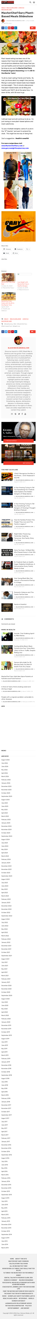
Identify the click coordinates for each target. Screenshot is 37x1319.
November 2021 (6, 949)
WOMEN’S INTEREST (18, 1301)
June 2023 (4, 886)
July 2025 (4, 803)
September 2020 (6, 995)
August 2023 (5, 879)
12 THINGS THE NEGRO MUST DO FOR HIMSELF (18, 1273)
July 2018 (4, 1082)
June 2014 (4, 1244)
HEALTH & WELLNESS (10, 1298)
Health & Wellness (12, 7)
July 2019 (4, 1042)
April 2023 (4, 892)
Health (3, 7)
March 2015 (5, 1214)
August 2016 (5, 1158)
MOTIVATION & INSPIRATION (14, 1306)
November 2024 (6, 829)
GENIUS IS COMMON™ (11, 1280)
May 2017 (4, 1128)
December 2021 (6, 946)
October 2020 (5, 992)
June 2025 (4, 806)
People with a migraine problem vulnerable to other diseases (17, 698)
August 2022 (5, 919)
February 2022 (6, 939)
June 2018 (4, 1085)
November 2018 (6, 1068)
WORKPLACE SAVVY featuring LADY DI (21, 1296)
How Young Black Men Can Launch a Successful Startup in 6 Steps (24, 580)
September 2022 (6, 916)
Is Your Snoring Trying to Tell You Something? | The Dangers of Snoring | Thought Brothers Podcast (24, 507)
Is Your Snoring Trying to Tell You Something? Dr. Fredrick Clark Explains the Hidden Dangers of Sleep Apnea (24, 491)
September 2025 (6, 796)
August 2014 (5, 1238)
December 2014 (6, 1224)
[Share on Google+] (9, 27)
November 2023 (6, 869)
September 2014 (6, 1234)
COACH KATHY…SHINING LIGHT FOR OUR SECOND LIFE (18, 1288)
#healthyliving (9, 324)
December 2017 (6, 1105)
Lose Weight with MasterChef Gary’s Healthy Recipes (23, 284)
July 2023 (4, 883)
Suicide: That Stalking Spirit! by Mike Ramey (24, 634)
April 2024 (4, 853)
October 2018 (5, 1072)
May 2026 (4, 770)
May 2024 (4, 849)
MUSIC (4, 1296)
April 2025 (4, 813)
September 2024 (6, 836)
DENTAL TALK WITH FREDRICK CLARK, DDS (18, 1278)
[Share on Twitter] (6, 27)
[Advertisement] (18, 727)
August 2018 (5, 1078)
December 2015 (6, 1185)
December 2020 (6, 985)
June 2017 (4, 1125)
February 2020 (6, 1019)
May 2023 (4, 889)
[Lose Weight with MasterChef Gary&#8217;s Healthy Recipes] (25, 277)
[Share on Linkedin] (15, 27)
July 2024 (4, 843)
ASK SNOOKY (25, 1308)
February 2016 (5, 1178)
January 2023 (5, 902)
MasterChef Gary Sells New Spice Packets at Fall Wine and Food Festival (17, 677)
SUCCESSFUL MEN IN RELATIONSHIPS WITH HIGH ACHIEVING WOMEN (18, 1283)
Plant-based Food (7, 326)
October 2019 (5, 1032)
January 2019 (5, 1062)
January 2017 (5, 1141)
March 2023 (5, 896)
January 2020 (5, 1022)
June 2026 (4, 766)
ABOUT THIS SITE (21, 1259)
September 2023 (6, 876)
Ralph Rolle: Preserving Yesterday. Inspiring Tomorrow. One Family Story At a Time (24, 537)
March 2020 (5, 1015)
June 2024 (4, 846)
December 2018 (6, 1065)
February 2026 (6, 780)
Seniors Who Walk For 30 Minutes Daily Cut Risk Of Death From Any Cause (23, 664)
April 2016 (4, 1171)
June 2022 (4, 926)
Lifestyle (21, 7)
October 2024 (5, 833)
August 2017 (5, 1118)
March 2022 (5, 936)
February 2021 (5, 979)
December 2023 (6, 866)
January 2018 (5, 1102)
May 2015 (4, 1208)
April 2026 (4, 773)
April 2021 (4, 972)
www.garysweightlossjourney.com (15, 148)
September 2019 (6, 1035)
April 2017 (4, 1131)
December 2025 (6, 786)
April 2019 (4, 1052)
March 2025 (5, 816)
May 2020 (4, 1009)
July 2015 (4, 1201)
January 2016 (5, 1181)
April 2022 (4, 932)
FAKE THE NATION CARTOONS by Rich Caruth (18, 1291)
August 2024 (5, 839)
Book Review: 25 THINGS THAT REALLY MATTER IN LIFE (18, 1269)
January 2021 (5, 982)
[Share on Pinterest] (12, 27)
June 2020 (4, 1005)
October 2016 (5, 1151)
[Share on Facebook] (2, 27)
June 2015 (4, 1204)
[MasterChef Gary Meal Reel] (8, 277)
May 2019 (4, 1048)
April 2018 (4, 1092)
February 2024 (6, 859)
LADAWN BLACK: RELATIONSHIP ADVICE (18, 1303)
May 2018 (4, 1088)
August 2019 (5, 1039)
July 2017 (4, 1121)
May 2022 (4, 929)
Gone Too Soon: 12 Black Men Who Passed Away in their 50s (24, 551)
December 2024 (6, 826)
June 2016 (4, 1165)
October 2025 (5, 793)
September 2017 (6, 1115)
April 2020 (4, 1012)
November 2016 (6, 1148)
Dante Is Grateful (20, 604)
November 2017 (6, 1108)
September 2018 (6, 1075)
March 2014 (5, 1248)
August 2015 (5, 1198)
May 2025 (4, 809)
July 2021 (4, 962)
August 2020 (5, 999)
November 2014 (6, 1228)
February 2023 (6, 899)
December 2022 (6, 906)
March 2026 (5, 776)
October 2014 (5, 1231)
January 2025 (5, 823)
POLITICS (28, 1306)
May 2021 (4, 969)
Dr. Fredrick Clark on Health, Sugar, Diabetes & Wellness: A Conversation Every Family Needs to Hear (24, 565)
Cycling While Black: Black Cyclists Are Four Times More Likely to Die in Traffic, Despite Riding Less (24, 649)
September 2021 (6, 956)
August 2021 (5, 959)
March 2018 (5, 1095)
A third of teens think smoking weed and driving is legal (16, 688)
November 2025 (6, 790)
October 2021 (5, 952)
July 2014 (4, 1241)
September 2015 (6, 1195)
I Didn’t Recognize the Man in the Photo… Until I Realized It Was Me (24, 476)
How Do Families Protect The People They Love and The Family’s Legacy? (24, 522)
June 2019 (4, 1045)
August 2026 (5, 760)
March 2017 (4, 1135)
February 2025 (6, 819)
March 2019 (5, 1055)
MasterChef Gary (6, 9)
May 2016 (4, 1168)
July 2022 (4, 922)
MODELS (31, 1298)
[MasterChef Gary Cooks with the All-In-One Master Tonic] (8, 296)
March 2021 (5, 975)
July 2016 (4, 1161)
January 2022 (5, 942)
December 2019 (6, 1025)
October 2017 (5, 1112)
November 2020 (6, 989)
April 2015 (4, 1211)
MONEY (18, 1275)
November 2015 (6, 1188)
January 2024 (5, 863)
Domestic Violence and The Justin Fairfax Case (24, 593)
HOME (12, 1259)
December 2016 (6, 1145)
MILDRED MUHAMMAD (26, 1280)
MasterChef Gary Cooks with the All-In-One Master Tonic (8, 303)
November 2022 (6, 909)
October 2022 (5, 912)
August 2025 (5, 800)
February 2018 (5, 1098)
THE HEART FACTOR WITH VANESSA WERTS (18, 1293)
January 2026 (5, 783)
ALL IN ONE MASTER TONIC (18, 1266)
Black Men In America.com (16, 20)
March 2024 (5, 856)
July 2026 (4, 763)
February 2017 (5, 1138)
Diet (15, 324)
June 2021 (4, 965)
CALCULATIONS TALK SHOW (18, 1263)
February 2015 (5, 1218)
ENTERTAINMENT (13, 1308)
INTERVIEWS (23, 1298)
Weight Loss (16, 326)
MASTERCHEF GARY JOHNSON (18, 1261)
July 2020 (4, 1002)
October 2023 (5, 873)
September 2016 (6, 1155)
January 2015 (5, 1221)
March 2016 (5, 1175)
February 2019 (5, 1058)
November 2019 (6, 1029)
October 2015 (5, 1191)
